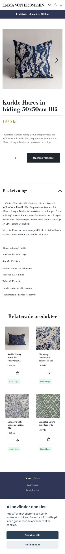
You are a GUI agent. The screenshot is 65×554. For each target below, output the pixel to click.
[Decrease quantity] (8, 157)
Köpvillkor (32, 485)
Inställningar (32, 544)
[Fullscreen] (32, 59)
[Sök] (50, 5)
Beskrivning (15, 190)
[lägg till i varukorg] (18, 373)
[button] (57, 60)
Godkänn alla (32, 535)
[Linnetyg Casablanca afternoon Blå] (48, 373)
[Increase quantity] (21, 157)
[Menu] (61, 4)
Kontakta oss (32, 490)
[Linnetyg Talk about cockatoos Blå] (17, 441)
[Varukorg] (55, 5)
